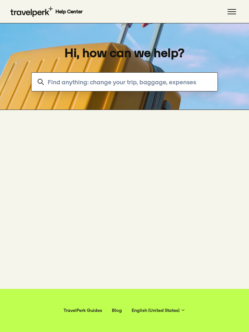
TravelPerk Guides (83, 310)
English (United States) (156, 310)
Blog (117, 310)
